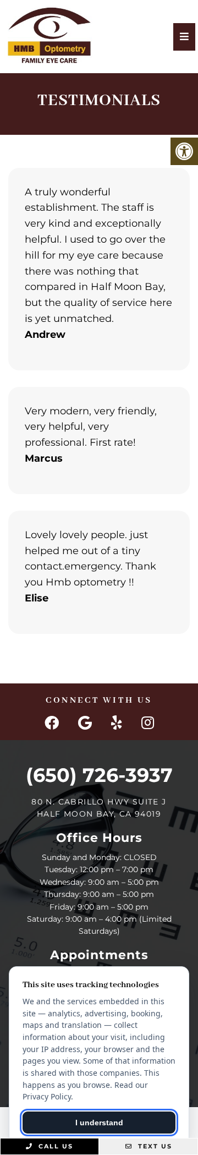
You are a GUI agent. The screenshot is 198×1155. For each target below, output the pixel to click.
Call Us (54, 1146)
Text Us (153, 1146)
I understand (99, 1122)
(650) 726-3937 (99, 775)
